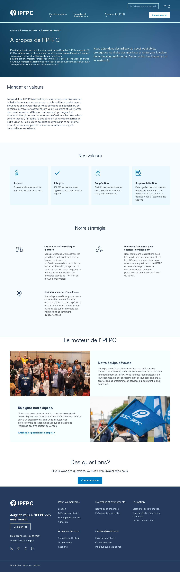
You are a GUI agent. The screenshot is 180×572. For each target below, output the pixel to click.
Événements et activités (107, 513)
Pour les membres (58, 14)
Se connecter (159, 15)
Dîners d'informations (144, 520)
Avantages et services (69, 517)
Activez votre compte (22, 540)
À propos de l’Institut (69, 538)
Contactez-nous (90, 480)
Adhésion (63, 522)
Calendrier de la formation (146, 509)
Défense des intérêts (68, 513)
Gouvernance (65, 542)
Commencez (20, 526)
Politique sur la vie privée (108, 547)
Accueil (13, 31)
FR (169, 6)
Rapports (63, 547)
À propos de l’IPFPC (115, 14)
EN (165, 6)
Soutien (62, 509)
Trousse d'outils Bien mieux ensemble (146, 514)
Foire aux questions (105, 538)
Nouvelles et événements (80, 15)
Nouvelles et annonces (107, 509)
